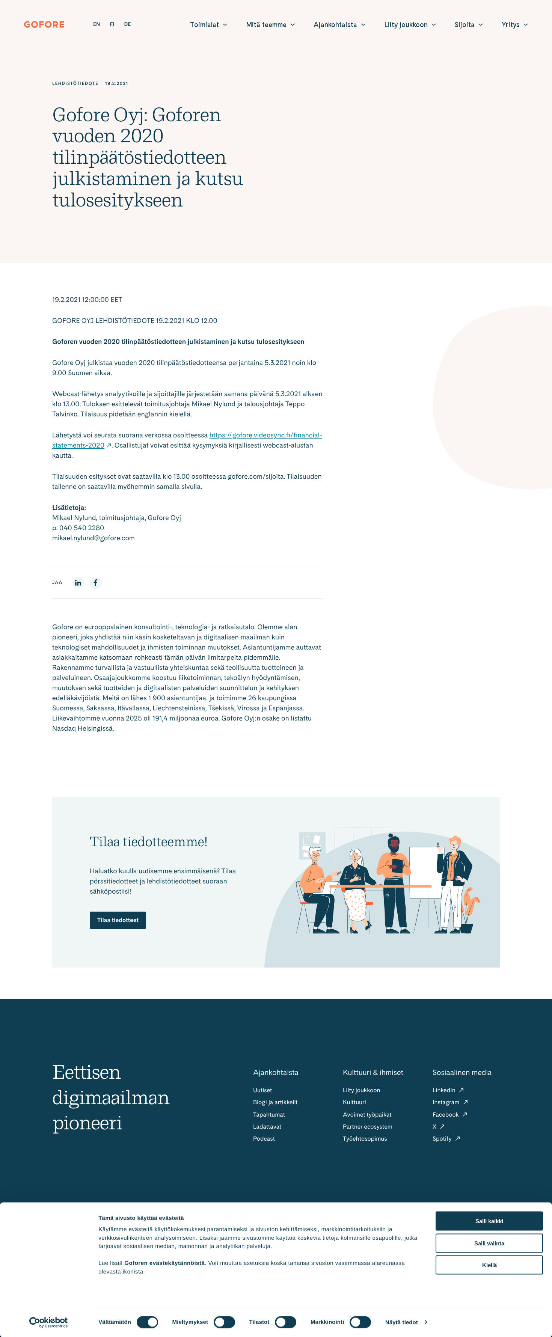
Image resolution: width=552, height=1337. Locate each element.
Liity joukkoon (406, 25)
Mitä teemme (266, 25)
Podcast (264, 1138)
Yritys (511, 25)
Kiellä (489, 1265)
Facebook (446, 1114)
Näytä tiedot (401, 1322)
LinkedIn (445, 1090)
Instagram (447, 1102)
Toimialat (204, 25)
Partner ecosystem (367, 1126)
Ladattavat (267, 1126)
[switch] (224, 1322)
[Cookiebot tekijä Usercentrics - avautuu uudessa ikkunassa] (48, 1322)
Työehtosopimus (365, 1138)
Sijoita (465, 25)
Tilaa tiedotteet (118, 920)
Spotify (443, 1138)
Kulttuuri (354, 1102)
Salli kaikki (489, 1221)
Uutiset (262, 1090)
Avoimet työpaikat (367, 1114)
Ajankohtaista (335, 25)
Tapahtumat (269, 1114)
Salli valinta (489, 1243)
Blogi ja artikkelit (275, 1102)
